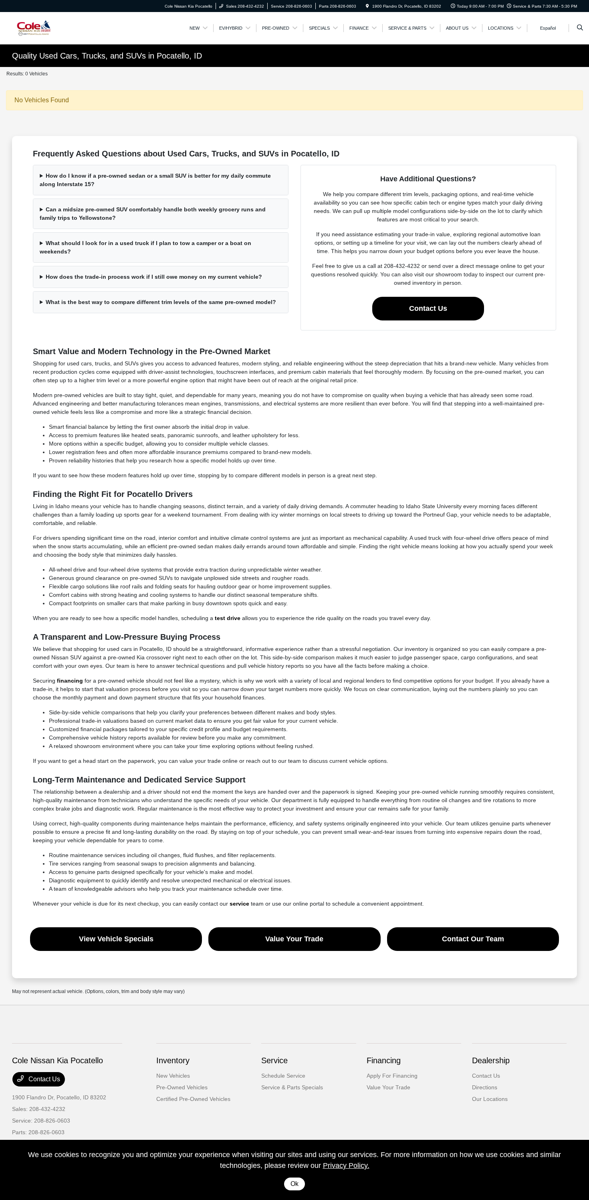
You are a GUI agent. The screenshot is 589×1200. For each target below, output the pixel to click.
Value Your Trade (294, 939)
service (239, 903)
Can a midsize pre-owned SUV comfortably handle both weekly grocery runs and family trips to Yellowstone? (153, 213)
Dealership (491, 1060)
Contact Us (428, 308)
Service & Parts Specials (292, 1087)
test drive (227, 618)
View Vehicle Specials (116, 939)
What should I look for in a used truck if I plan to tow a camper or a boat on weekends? (145, 247)
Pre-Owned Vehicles (182, 1087)
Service (274, 1060)
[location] (367, 6)
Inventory (173, 1060)
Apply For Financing (392, 1075)
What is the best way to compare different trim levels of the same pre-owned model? (161, 302)
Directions (484, 1087)
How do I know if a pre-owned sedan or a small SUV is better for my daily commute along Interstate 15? (155, 179)
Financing (384, 1060)
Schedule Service (283, 1075)
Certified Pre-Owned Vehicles (193, 1099)
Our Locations (490, 1099)
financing (70, 680)
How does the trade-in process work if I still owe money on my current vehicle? (154, 277)
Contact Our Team (473, 939)
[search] (580, 28)
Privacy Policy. (346, 1165)
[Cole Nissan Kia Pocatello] (48, 27)
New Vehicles (173, 1075)
